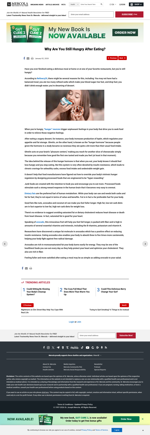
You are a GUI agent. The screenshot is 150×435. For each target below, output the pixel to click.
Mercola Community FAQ (73, 367)
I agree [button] (116, 430)
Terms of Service (102, 430)
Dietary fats (30, 193)
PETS (63, 5)
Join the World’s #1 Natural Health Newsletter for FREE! (28, 13)
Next (124, 305)
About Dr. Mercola (49, 364)
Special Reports (100, 370)
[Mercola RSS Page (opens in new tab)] (106, 347)
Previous (27, 305)
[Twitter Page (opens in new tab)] (53, 347)
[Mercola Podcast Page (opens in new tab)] (102, 347)
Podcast (97, 367)
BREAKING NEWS (37, 5)
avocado (40, 222)
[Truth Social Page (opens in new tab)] (67, 347)
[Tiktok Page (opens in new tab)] (82, 347)
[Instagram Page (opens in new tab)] (48, 347)
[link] (24, 59)
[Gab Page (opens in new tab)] (63, 347)
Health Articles (48, 370)
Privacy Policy (86, 430)
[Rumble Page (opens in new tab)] (97, 347)
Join (79, 322)
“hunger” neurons (52, 129)
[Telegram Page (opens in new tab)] (58, 347)
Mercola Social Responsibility (75, 370)
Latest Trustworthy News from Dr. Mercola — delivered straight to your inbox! (44, 337)
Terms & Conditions (65, 404)
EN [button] (112, 4)
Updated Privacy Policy (84, 404)
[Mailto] (26, 273)
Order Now (126, 419)
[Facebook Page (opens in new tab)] (44, 347)
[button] (129, 14)
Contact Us (47, 367)
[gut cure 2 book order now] (75, 42)
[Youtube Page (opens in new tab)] (87, 347)
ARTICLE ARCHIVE (52, 5)
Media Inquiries (69, 364)
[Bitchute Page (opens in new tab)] (93, 347)
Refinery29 (42, 78)
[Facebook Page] (22, 273)
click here (45, 392)
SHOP (138, 4)
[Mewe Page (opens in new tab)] (74, 347)
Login (71, 322)
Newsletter (98, 364)
